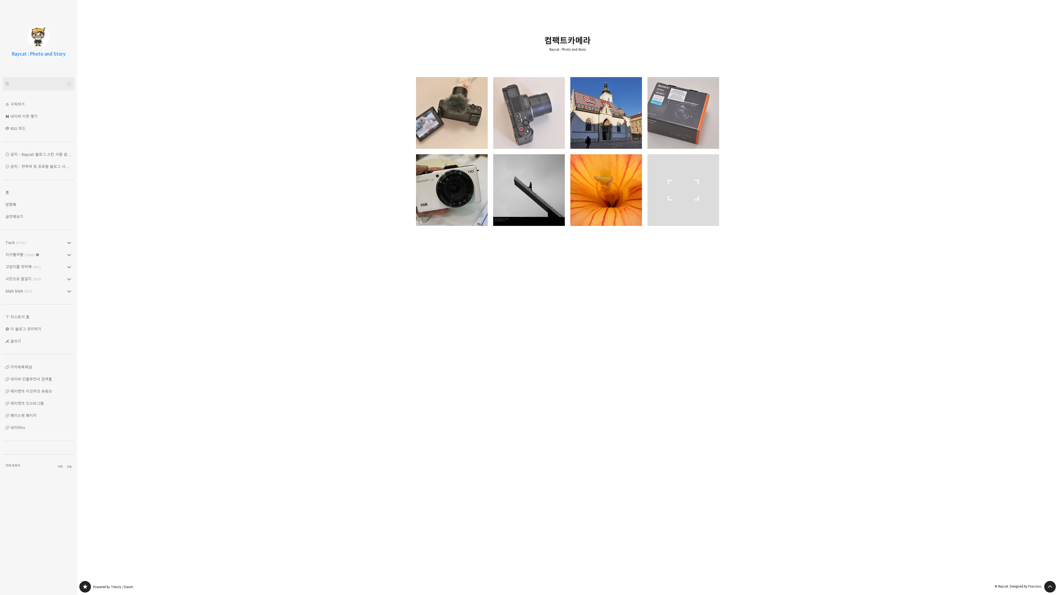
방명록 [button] (11, 204)
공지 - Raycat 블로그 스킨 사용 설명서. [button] (42, 154)
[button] (38, 104)
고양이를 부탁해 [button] (23, 266)
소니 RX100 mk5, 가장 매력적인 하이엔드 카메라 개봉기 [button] (683, 113)
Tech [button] (16, 242)
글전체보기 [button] (14, 216)
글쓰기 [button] (15, 341)
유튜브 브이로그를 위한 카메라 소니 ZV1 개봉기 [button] (529, 113)
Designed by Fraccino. (1026, 586)
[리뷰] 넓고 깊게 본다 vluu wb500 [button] (683, 190)
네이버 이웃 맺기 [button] (24, 116)
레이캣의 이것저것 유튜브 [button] (31, 391)
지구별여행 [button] (20, 254)
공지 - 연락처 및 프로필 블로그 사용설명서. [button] (42, 166)
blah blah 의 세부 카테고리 (69, 291)
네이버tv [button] (17, 427)
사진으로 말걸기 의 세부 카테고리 (69, 279)
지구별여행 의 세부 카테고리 (69, 255)
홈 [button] (7, 192)
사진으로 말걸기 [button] (23, 279)
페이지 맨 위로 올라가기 (1050, 586)
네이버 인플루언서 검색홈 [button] (31, 379)
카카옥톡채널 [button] (21, 367)
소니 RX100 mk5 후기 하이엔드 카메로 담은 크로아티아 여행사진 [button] (606, 113)
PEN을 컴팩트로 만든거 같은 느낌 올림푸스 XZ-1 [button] (452, 190)
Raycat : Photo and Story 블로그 (85, 586)
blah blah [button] (19, 291)
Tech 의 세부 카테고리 (69, 243)
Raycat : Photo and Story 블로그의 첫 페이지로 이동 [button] (38, 38)
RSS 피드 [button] (18, 128)
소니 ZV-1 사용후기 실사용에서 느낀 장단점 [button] (452, 113)
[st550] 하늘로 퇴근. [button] (529, 190)
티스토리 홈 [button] (19, 317)
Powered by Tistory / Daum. (113, 587)
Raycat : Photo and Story (567, 50)
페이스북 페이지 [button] (23, 415)
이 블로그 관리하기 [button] (25, 329)
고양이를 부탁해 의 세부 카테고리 (69, 267)
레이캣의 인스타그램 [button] (27, 403)
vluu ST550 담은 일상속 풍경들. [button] (606, 190)
